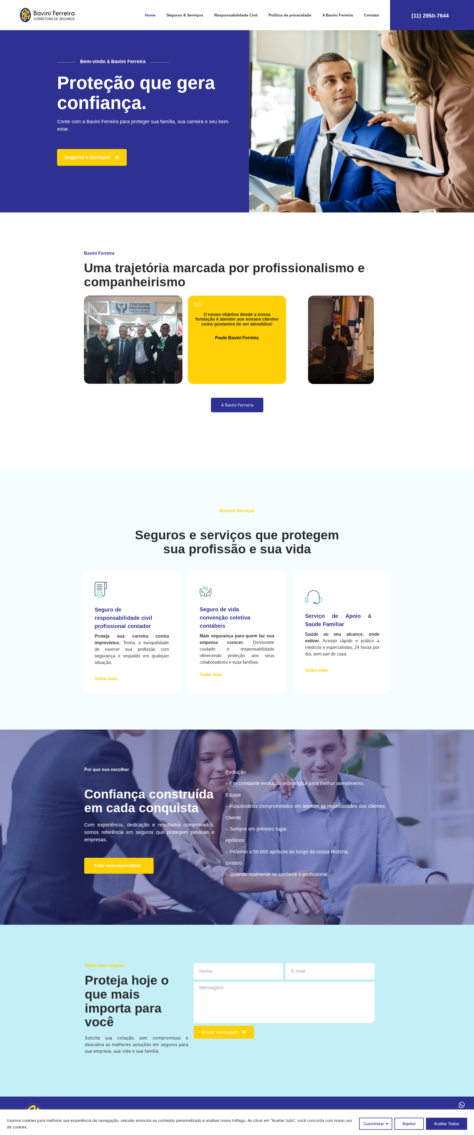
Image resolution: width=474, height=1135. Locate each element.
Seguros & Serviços (185, 15)
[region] (237, 1122)
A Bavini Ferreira (337, 15)
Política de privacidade (290, 15)
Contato (371, 15)
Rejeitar (409, 1123)
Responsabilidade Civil (236, 15)
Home (150, 15)
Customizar (373, 1123)
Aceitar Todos (446, 1123)
